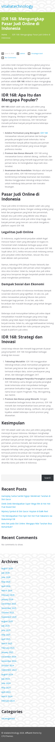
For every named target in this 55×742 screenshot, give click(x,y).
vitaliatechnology (17, 6)
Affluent (28, 732)
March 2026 (6, 590)
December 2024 (8, 656)
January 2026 (7, 599)
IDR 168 (44, 133)
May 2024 (5, 687)
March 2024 (6, 696)
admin (22, 53)
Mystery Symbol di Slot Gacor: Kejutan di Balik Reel (24, 511)
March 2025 (6, 643)
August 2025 (7, 621)
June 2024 (5, 683)
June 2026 (5, 577)
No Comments (10, 57)
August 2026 (7, 568)
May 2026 (5, 581)
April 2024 (5, 692)
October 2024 (7, 665)
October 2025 (7, 612)
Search (47, 478)
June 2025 (5, 630)
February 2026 (8, 595)
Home (4, 34)
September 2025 (8, 617)
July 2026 (5, 572)
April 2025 (5, 639)
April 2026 (5, 586)
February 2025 (8, 648)
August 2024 (7, 674)
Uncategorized (37, 53)
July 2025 (5, 625)
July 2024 (5, 678)
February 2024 (8, 700)
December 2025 (8, 603)
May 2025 (5, 634)
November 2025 (8, 608)
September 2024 (8, 669)
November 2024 (8, 661)
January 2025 (7, 652)
